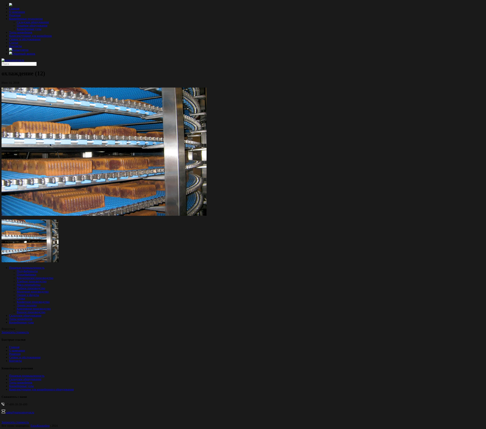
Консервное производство (34, 308)
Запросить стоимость (15, 332)
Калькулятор (20, 49)
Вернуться (8, 328)
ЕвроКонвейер (40, 425)
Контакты (15, 46)
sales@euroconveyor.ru (19, 412)
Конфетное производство (33, 301)
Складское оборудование (33, 22)
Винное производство (31, 312)
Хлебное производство (32, 281)
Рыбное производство (31, 288)
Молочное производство (33, 291)
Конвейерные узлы (29, 29)
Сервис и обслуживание (25, 39)
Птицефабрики (26, 274)
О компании (17, 11)
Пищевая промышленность (26, 267)
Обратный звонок (23, 53)
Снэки (21, 298)
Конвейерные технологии (26, 18)
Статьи (13, 42)
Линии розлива (27, 305)
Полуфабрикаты (27, 271)
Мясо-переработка (28, 284)
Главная (14, 8)
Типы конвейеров (20, 32)
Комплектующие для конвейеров (30, 35)
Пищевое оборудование (32, 25)
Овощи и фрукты (28, 295)
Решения (15, 15)
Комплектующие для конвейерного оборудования (41, 389)
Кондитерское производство (35, 278)
